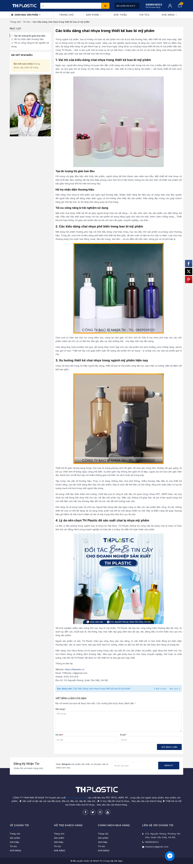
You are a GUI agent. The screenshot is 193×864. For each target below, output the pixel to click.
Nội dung (60, 709)
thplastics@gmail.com (156, 846)
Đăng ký (169, 765)
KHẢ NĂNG (169, 14)
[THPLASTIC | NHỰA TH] (24, 5)
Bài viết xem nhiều (22, 55)
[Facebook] (85, 812)
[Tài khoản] (170, 6)
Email (123, 734)
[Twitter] (92, 812)
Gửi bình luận (169, 747)
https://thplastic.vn (74, 669)
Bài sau (174, 689)
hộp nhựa (82, 797)
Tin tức (144, 14)
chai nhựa (71, 797)
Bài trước (161, 689)
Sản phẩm (93, 14)
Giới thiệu (120, 14)
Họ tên (59, 734)
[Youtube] (107, 812)
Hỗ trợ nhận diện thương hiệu (29, 39)
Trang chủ (66, 14)
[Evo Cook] (30, 105)
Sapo (120, 861)
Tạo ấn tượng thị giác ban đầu (29, 35)
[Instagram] (100, 812)
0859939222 (152, 842)
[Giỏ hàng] (180, 6)
